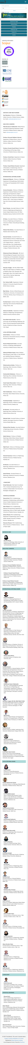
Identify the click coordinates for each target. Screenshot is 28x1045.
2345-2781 (6, 12)
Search (14, 10)
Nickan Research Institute (17, 1040)
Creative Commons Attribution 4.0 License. (14, 1038)
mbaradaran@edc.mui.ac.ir (12, 132)
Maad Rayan (22, 1042)
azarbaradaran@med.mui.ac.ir (14, 119)
